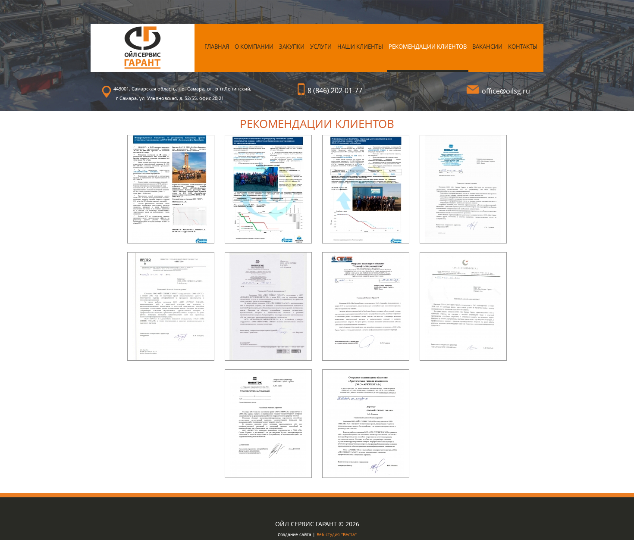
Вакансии (487, 46)
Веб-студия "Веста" (337, 534)
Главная (216, 46)
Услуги (321, 46)
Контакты (522, 46)
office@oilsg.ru (506, 91)
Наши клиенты (360, 46)
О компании (254, 46)
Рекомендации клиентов (428, 46)
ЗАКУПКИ (291, 46)
